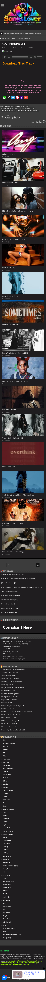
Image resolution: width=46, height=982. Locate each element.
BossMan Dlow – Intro (10, 183)
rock (25, 962)
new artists (25, 964)
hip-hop (12, 962)
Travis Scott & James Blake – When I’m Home (18, 495)
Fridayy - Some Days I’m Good (12, 681)
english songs (33, 962)
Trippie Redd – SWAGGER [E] (12, 438)
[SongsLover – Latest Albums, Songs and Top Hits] (23, 13)
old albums (38, 961)
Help (8, 977)
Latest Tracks (11, 38)
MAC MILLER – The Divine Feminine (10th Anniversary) (18, 579)
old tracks (19, 961)
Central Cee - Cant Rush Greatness (14, 669)
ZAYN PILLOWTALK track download (28, 111)
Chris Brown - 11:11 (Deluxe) (12, 724)
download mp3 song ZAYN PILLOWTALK (16, 106)
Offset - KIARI (7, 703)
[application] (23, 57)
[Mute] (35, 57)
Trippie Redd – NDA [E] (8, 604)
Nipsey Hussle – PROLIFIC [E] (10, 608)
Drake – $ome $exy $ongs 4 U (12, 694)
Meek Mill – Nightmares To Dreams (15, 381)
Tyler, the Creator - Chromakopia (13, 688)
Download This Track (18, 63)
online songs (4, 962)
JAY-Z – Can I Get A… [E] (8, 583)
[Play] (5, 57)
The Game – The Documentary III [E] (12, 574)
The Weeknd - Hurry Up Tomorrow (14, 721)
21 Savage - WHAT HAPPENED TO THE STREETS (17, 712)
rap (22, 962)
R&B (18, 962)
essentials (11, 961)
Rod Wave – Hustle (9, 410)
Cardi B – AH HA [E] (9, 268)
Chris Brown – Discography (9, 612)
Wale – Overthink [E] (9, 467)
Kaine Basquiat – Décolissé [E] (13, 552)
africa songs (17, 964)
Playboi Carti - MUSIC (9, 675)
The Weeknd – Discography (9, 600)
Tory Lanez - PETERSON (10, 697)
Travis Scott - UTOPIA (9, 691)
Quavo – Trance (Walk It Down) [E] (14, 239)
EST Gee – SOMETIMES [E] (11, 325)
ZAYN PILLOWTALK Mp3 (28, 108)
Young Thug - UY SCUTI (10, 672)
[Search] (37, 565)
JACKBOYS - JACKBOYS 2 (10, 700)
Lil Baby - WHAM (8, 684)
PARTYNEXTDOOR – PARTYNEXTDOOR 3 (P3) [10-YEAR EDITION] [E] (21, 587)
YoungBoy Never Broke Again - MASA (14, 706)
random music (29, 961)
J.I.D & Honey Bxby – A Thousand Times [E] (17, 211)
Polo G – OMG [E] (8, 154)
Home (3, 38)
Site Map (26, 979)
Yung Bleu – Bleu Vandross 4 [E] (11, 595)
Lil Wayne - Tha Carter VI (10, 709)
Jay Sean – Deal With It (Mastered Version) (12, 117)
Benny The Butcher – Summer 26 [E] (15, 353)
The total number (9, 33)
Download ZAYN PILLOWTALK (10, 108)
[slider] (40, 57)
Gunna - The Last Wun (10, 727)
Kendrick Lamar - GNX (10, 718)
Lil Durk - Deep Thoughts (11, 678)
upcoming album (5, 964)
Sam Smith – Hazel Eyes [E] (9, 591)
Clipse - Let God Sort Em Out (12, 715)
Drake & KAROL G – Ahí (10, 296)
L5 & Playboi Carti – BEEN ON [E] (14, 523)
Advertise (19, 979)
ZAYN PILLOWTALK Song (8, 111)
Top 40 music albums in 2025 (16, 730)
